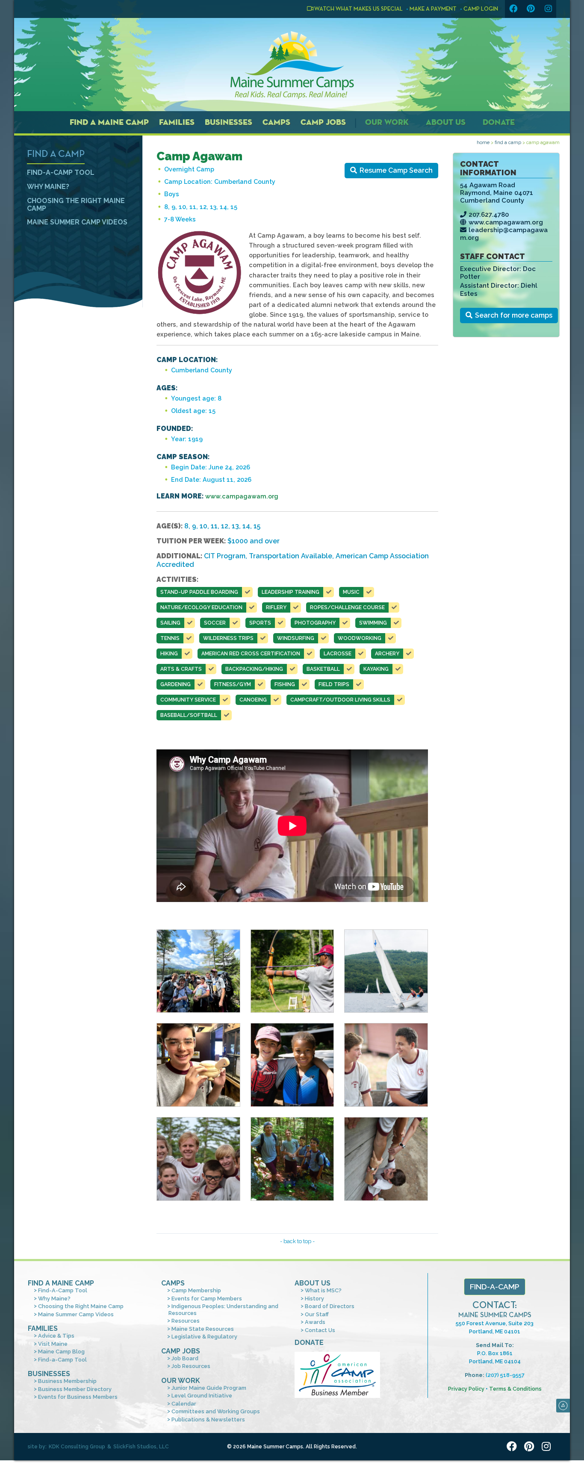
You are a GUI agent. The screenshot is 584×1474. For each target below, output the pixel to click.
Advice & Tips (56, 1335)
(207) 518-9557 (505, 1375)
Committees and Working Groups (215, 1411)
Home (483, 142)
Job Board (184, 1358)
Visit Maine (53, 1344)
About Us (446, 122)
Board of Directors (329, 1306)
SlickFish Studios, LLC (141, 1447)
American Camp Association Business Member (337, 1375)
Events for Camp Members (206, 1298)
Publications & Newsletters (208, 1419)
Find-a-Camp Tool (62, 1359)
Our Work (387, 122)
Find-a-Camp (494, 1286)
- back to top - (297, 1241)
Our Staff (317, 1314)
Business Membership (67, 1381)
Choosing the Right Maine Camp (76, 204)
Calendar (183, 1403)
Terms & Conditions (515, 1389)
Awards (315, 1322)
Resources (185, 1321)
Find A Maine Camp (61, 1283)
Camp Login (480, 9)
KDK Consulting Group (77, 1447)
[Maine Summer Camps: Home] (292, 65)
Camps (276, 122)
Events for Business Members (78, 1397)
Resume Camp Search (396, 170)
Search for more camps (513, 315)
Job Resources (190, 1366)
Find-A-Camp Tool (60, 172)
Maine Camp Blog (61, 1351)
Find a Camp (508, 142)
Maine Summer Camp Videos (77, 222)
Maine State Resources (202, 1329)
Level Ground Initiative (201, 1395)
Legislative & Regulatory (204, 1336)
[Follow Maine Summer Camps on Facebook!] (513, 9)
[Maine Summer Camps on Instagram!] (548, 9)
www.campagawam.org (506, 222)
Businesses (228, 122)
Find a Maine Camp (109, 122)
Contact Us (320, 1330)
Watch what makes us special (358, 9)
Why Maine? (48, 187)
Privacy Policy (466, 1389)
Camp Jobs (323, 122)
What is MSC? (323, 1290)
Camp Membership (196, 1290)
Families (177, 122)
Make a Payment (433, 9)
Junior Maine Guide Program (208, 1388)
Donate (499, 122)
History (314, 1298)
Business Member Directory (75, 1389)
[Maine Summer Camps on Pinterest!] (530, 9)
